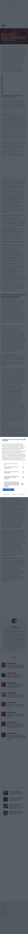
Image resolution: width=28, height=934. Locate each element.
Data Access (14, 494)
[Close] (25, 439)
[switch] (23, 467)
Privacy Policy (22, 494)
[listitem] (14, 464)
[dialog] (14, 467)
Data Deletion (6, 494)
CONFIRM (8, 489)
